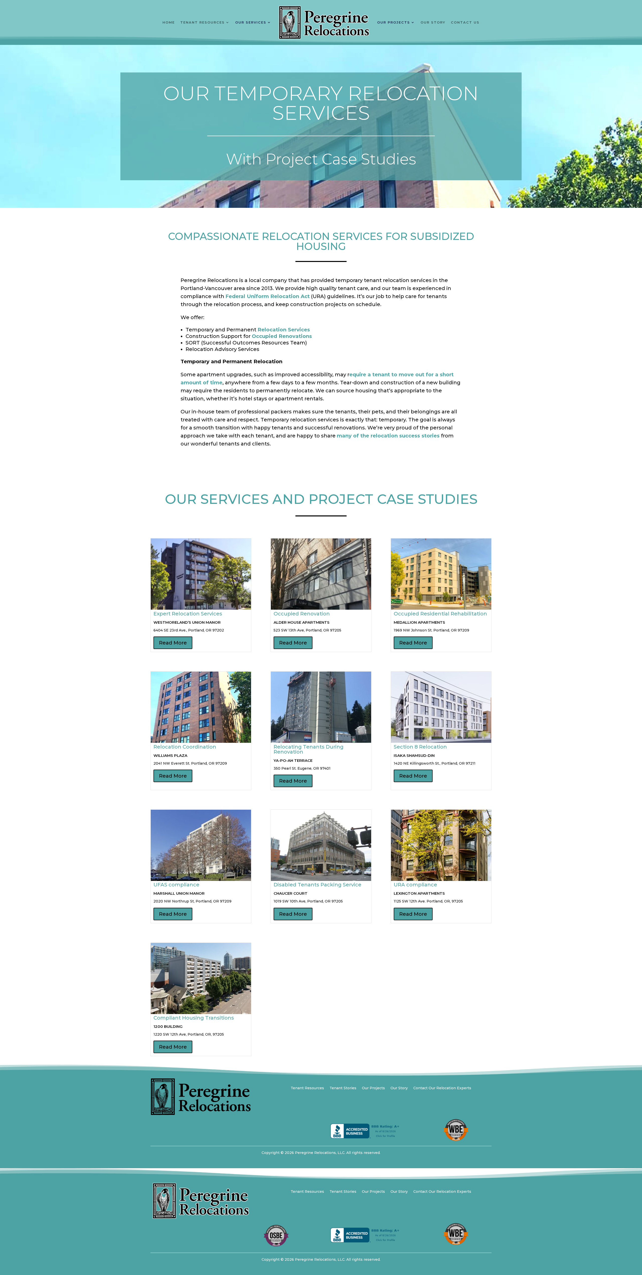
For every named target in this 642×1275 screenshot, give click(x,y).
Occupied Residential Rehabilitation (440, 614)
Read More (173, 643)
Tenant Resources (202, 22)
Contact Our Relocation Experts (442, 1088)
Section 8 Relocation (420, 747)
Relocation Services (284, 330)
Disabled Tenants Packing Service (317, 885)
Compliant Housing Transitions (193, 1018)
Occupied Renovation (302, 614)
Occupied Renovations (282, 336)
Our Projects (393, 22)
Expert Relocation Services (187, 614)
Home (169, 22)
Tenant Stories (343, 1088)
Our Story (433, 22)
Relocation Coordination (184, 747)
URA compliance (415, 885)
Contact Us (465, 22)
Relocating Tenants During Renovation (309, 749)
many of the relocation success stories (388, 436)
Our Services (250, 22)
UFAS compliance (176, 885)
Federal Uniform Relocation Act (267, 296)
